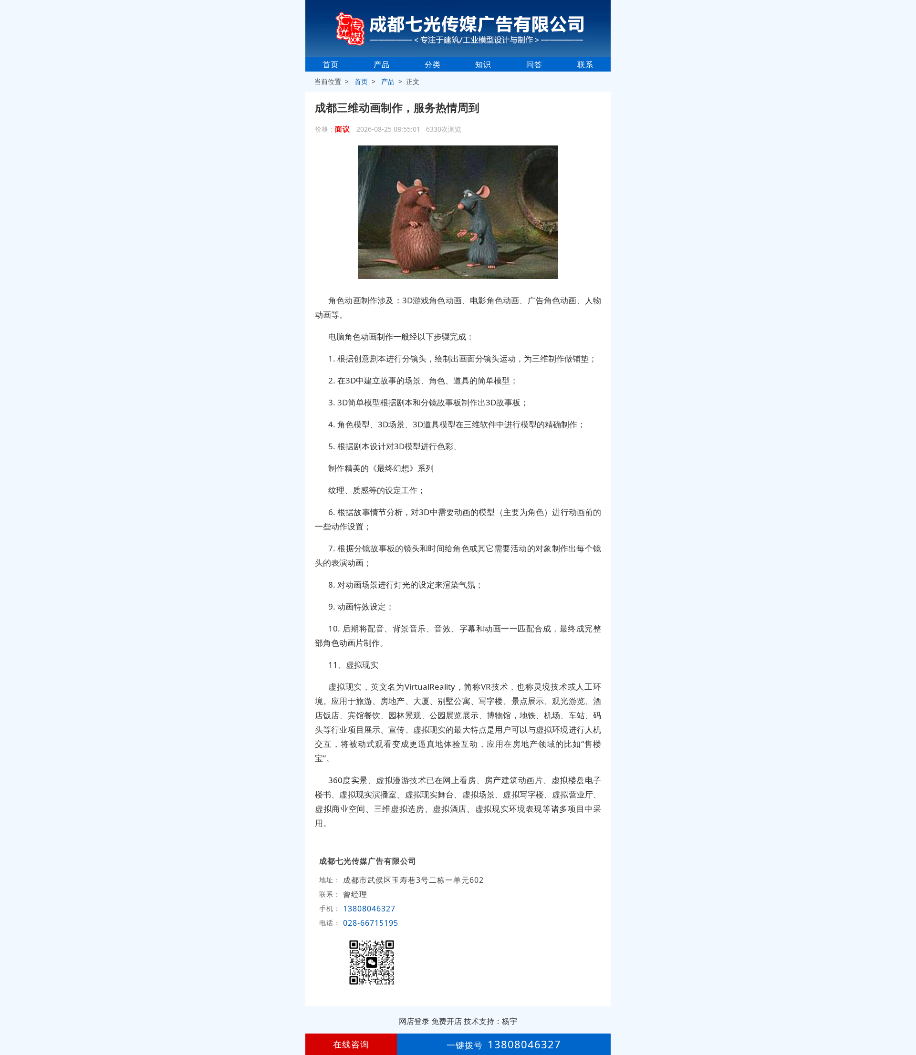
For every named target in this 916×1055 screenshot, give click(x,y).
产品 (382, 64)
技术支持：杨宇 (490, 1021)
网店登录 (414, 1021)
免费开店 (446, 1021)
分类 (433, 64)
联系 (585, 64)
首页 (331, 64)
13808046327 (369, 908)
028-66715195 (370, 923)
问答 (534, 64)
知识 (483, 64)
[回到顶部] (903, 1018)
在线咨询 (351, 1044)
